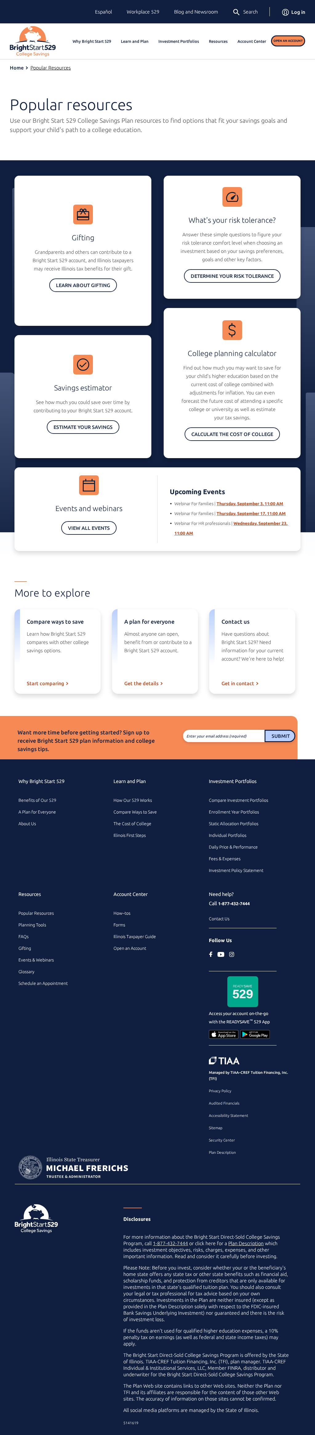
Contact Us (219, 918)
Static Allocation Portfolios (233, 823)
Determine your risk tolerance (232, 276)
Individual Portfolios (227, 835)
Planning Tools (32, 924)
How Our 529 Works (133, 800)
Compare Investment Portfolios (238, 800)
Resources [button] (218, 41)
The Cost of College (132, 823)
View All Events (89, 528)
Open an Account (288, 40)
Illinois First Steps (130, 835)
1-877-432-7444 (234, 903)
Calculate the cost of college (232, 434)
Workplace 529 (143, 11)
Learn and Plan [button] (135, 41)
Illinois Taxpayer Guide (135, 936)
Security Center (222, 1140)
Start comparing (45, 683)
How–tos (122, 913)
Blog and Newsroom (196, 11)
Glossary (26, 971)
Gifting (24, 948)
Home (17, 67)
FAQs (23, 936)
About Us (27, 823)
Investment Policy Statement (236, 870)
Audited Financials (224, 1103)
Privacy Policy (220, 1091)
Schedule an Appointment (43, 983)
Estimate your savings (83, 427)
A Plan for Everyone (37, 811)
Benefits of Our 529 (37, 800)
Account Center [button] (251, 41)
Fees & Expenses (225, 858)
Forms (119, 924)
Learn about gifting (83, 285)
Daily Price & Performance (233, 847)
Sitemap (215, 1128)
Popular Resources (50, 67)
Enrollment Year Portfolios (234, 811)
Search (250, 11)
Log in (298, 12)
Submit (281, 736)
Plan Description (222, 1152)
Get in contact (237, 683)
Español (103, 11)
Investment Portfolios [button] (178, 41)
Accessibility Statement (228, 1115)
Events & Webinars (36, 959)
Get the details (141, 683)
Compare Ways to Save (135, 811)
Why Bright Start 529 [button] (92, 41)
